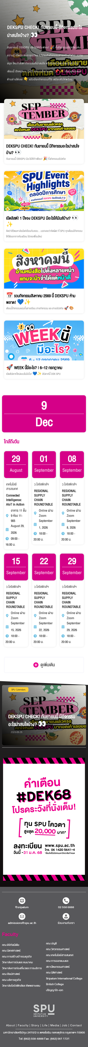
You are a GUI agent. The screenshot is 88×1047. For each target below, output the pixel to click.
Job (64, 1025)
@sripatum (22, 907)
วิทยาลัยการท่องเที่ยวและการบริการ (22, 968)
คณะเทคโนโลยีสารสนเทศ (59, 955)
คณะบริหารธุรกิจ (11, 980)
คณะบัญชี (51, 943)
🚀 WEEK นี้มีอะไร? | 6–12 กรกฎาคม (34, 368)
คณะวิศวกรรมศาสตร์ (58, 949)
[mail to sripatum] (22, 916)
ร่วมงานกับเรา (66, 923)
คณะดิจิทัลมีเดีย (10, 945)
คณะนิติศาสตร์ (54, 972)
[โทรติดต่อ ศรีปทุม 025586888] (66, 900)
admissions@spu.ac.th (22, 923)
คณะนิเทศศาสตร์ (11, 950)
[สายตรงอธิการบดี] (66, 916)
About (10, 1025)
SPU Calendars (18, 689)
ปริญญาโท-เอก (54, 990)
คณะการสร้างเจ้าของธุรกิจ (17, 956)
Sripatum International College (64, 978)
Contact (76, 1025)
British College (55, 984)
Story (35, 1025)
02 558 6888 (66, 907)
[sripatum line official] (22, 900)
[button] (44, 665)
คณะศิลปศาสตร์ (11, 974)
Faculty (10, 934)
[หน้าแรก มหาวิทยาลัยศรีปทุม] (44, 1010)
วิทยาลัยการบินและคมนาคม (17, 962)
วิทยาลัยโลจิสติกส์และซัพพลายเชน (21, 986)
